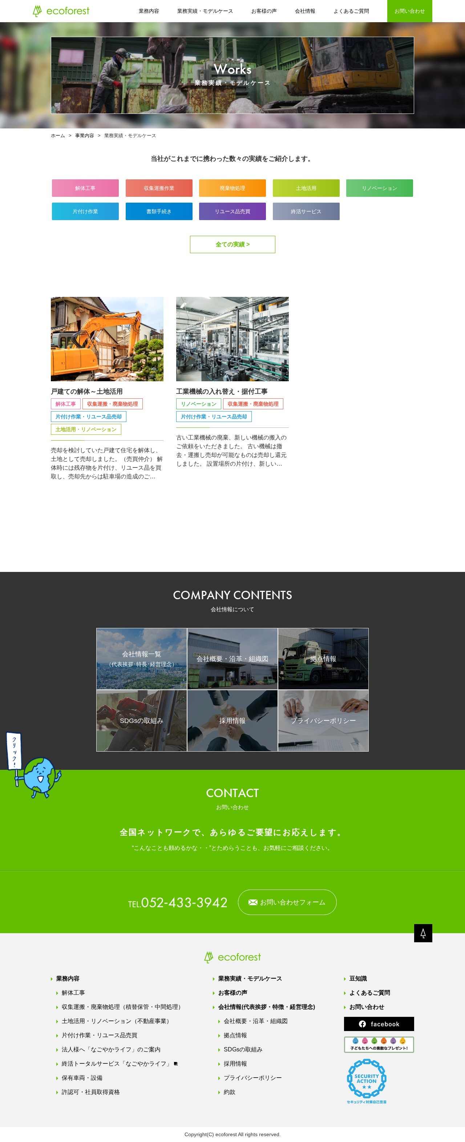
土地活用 (306, 188)
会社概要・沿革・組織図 (256, 1021)
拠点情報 (235, 1035)
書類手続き (159, 211)
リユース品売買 (232, 211)
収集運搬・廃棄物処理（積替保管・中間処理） (123, 1007)
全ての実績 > (233, 244)
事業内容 (84, 135)
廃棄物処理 (232, 188)
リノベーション (379, 188)
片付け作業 (85, 211)
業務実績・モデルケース (205, 11)
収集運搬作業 (159, 188)
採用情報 (235, 1064)
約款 (229, 1092)
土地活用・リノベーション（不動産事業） (117, 1021)
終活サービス (306, 211)
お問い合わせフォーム (293, 902)
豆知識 (358, 978)
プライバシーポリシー (253, 1078)
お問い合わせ (410, 11)
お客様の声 (264, 11)
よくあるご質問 (351, 11)
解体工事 (85, 188)
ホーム (58, 135)
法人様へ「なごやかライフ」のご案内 (111, 1049)
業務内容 (149, 11)
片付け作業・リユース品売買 (99, 1035)
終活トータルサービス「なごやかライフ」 (117, 1064)
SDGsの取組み (243, 1049)
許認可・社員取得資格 (91, 1092)
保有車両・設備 (82, 1078)
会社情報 (305, 11)
